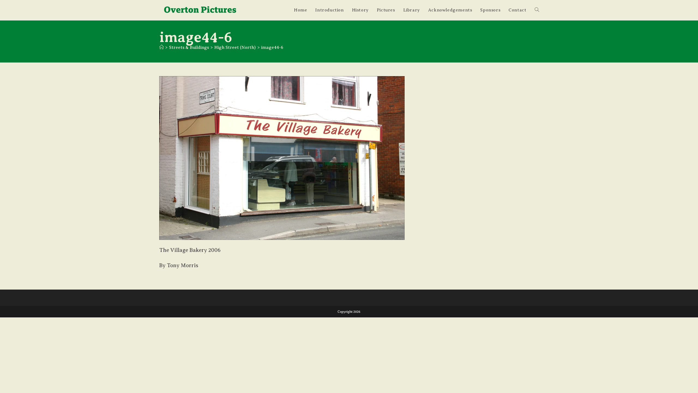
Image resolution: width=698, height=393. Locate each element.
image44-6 (272, 47)
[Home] (161, 47)
